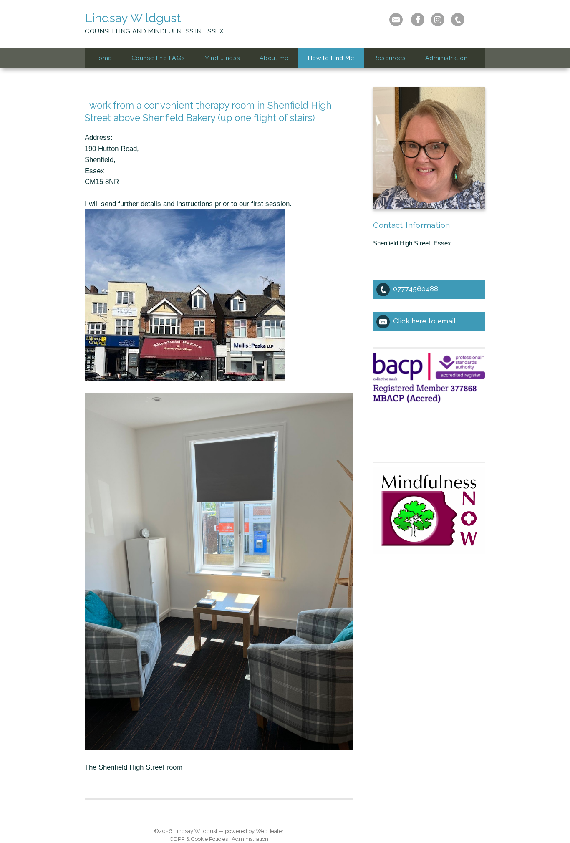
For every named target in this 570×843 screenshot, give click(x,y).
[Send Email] (396, 20)
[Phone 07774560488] (458, 20)
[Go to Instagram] (437, 20)
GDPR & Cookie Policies (199, 839)
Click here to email (424, 321)
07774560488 (415, 289)
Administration (250, 839)
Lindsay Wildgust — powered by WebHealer (229, 831)
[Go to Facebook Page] (418, 20)
